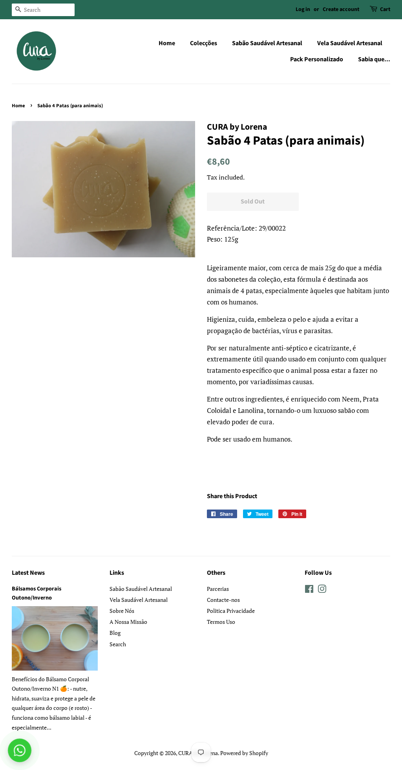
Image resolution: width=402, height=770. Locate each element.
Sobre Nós (122, 610)
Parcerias (218, 588)
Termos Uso (221, 621)
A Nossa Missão (128, 621)
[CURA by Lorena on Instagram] (322, 590)
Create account (341, 9)
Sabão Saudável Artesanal (267, 43)
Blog (115, 632)
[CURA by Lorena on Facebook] (309, 590)
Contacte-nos (223, 599)
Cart (385, 9)
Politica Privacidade (231, 610)
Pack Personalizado (316, 59)
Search (118, 644)
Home (167, 43)
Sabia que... (374, 59)
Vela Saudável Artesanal (349, 43)
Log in (303, 9)
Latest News (28, 572)
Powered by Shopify (244, 753)
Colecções (203, 43)
